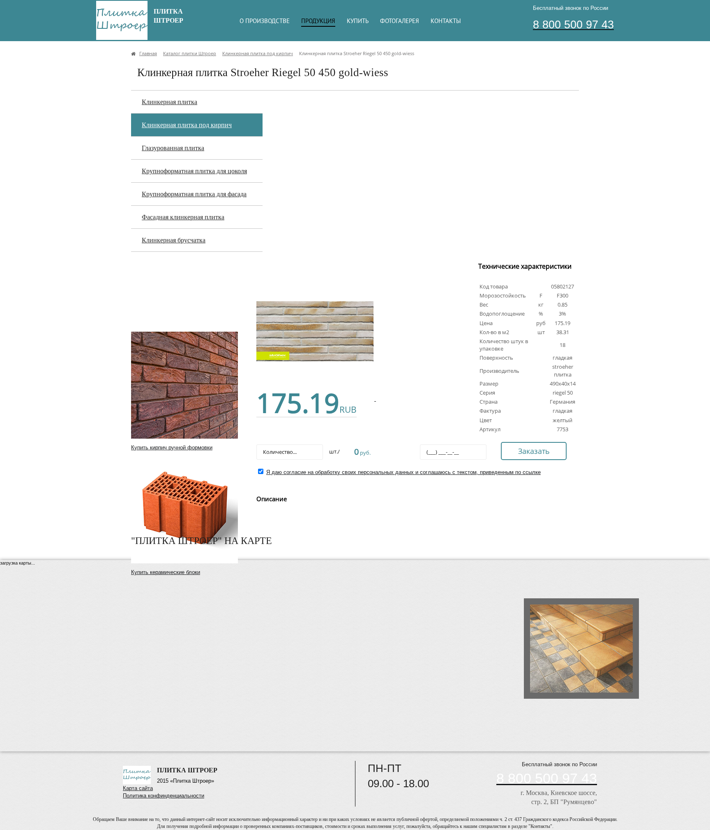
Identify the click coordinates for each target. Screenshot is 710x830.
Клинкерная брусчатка (173, 240)
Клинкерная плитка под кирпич (187, 124)
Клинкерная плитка (169, 101)
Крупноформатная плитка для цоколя (194, 170)
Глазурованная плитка (173, 147)
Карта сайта (138, 788)
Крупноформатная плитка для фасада (194, 194)
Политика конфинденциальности (163, 796)
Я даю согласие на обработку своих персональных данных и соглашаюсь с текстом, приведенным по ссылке (403, 472)
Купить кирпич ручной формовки (171, 447)
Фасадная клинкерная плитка (183, 217)
